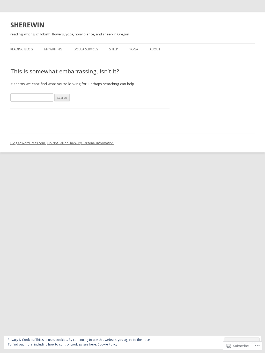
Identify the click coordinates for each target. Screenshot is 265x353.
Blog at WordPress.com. (28, 143)
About (155, 49)
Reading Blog (21, 49)
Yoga (133, 49)
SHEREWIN (27, 24)
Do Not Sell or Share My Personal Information (80, 143)
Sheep (113, 49)
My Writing (53, 49)
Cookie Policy (107, 344)
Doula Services (85, 49)
